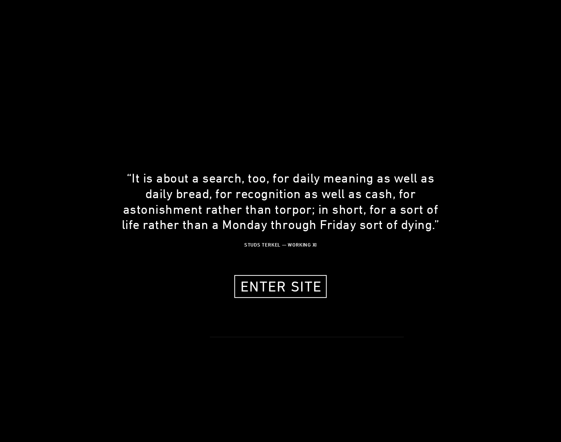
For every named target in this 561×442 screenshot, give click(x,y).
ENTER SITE (281, 286)
